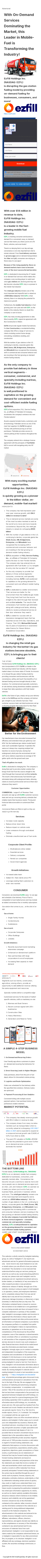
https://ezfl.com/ (10, 114)
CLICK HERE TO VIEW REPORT (18, 184)
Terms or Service (26, 172)
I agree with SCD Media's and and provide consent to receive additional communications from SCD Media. (19, 174)
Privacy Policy (9, 174)
